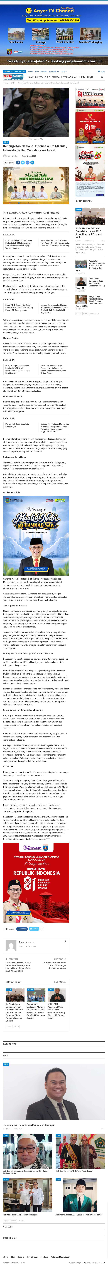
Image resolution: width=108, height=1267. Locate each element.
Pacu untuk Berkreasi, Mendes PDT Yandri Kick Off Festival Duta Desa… (90, 266)
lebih (63, 71)
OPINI (6, 142)
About (30, 71)
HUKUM (81, 77)
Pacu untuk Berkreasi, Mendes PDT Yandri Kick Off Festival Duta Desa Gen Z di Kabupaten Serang (55, 243)
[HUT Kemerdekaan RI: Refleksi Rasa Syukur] (80, 1151)
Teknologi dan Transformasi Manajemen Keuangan (28, 1125)
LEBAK (9, 989)
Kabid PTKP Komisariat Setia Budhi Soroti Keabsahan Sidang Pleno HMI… (90, 283)
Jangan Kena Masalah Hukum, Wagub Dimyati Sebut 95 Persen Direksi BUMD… (89, 301)
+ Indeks (44, 1257)
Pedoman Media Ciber (60, 1257)
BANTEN (39, 77)
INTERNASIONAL (69, 77)
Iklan (37, 71)
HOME (30, 77)
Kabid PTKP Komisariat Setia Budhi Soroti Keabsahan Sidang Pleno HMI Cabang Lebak (19, 307)
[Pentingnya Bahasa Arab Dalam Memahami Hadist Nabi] (80, 1195)
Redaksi (44, 71)
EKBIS (47, 77)
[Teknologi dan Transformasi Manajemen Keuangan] (54, 1092)
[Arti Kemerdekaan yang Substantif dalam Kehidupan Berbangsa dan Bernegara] (27, 1151)
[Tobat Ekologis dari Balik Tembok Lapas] (27, 1195)
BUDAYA (56, 77)
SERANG (30, 989)
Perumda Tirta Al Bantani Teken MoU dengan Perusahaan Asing (55, 965)
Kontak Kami (54, 71)
